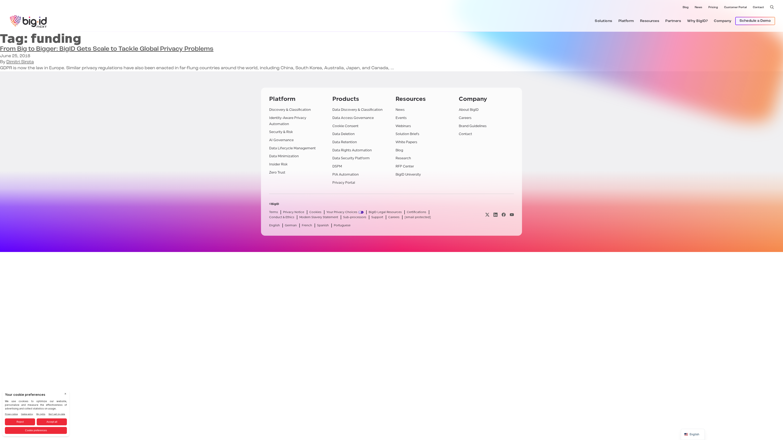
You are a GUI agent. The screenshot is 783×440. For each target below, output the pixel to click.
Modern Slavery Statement (318, 217)
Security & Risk (281, 132)
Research (403, 158)
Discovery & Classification (290, 110)
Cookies (315, 212)
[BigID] (28, 21)
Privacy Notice (293, 212)
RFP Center (405, 166)
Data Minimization (284, 156)
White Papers (406, 142)
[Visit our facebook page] (504, 214)
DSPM (337, 166)
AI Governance (281, 140)
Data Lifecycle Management (292, 148)
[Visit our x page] (487, 214)
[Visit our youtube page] (512, 214)
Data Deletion (343, 134)
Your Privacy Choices (341, 212)
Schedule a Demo (755, 21)
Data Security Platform (351, 158)
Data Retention (344, 142)
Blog (686, 7)
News (698, 7)
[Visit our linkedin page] (495, 214)
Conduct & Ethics (281, 217)
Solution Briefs (407, 134)
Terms (273, 212)
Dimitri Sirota (20, 62)
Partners (673, 21)
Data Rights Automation (352, 150)
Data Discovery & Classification (357, 110)
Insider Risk (278, 164)
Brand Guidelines (473, 126)
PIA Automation (345, 174)
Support (377, 217)
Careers (465, 118)
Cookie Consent (345, 126)
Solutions (603, 21)
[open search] (772, 7)
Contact (758, 7)
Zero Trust (277, 172)
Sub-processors (354, 217)
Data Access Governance (353, 118)
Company (722, 21)
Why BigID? (697, 21)
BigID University (408, 174)
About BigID (469, 110)
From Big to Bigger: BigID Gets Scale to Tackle (106, 49)
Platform (626, 21)
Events (401, 118)
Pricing (713, 7)
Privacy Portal (343, 183)
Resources (649, 21)
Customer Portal (735, 7)
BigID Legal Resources (385, 212)
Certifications (416, 212)
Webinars (403, 126)
